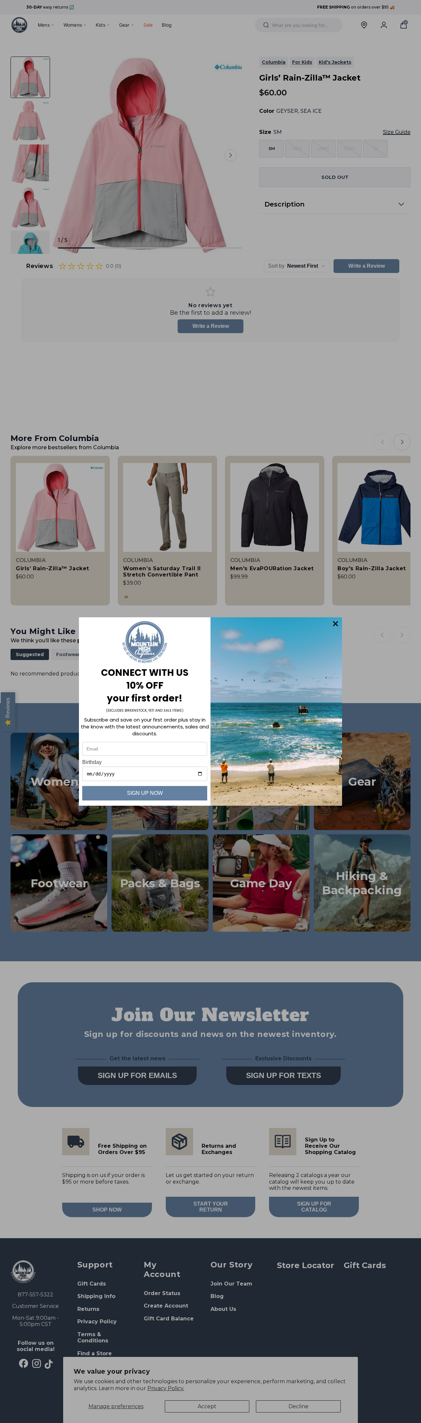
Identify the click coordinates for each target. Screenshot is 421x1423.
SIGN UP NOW (145, 793)
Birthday (92, 762)
